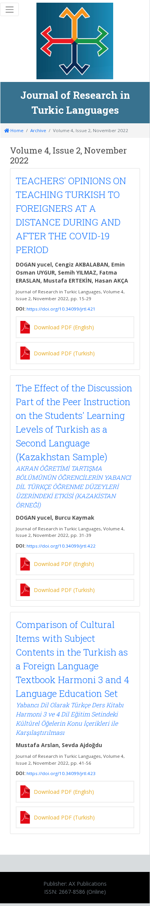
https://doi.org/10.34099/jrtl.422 (61, 546)
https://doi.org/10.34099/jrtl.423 (61, 773)
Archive (38, 130)
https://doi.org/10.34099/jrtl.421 (61, 309)
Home (16, 130)
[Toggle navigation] (9, 9)
